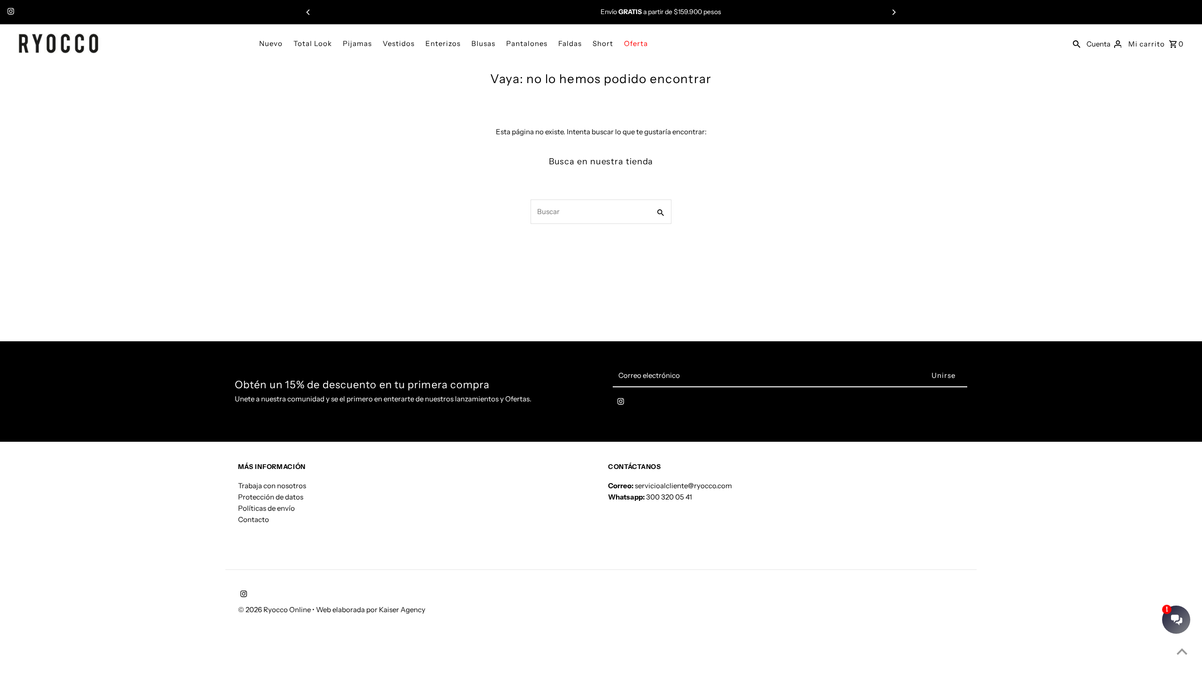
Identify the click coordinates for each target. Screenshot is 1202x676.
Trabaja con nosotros (272, 485)
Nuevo (271, 43)
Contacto (253, 519)
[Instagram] (9, 12)
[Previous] (308, 12)
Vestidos (399, 43)
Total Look (312, 43)
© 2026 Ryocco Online (275, 609)
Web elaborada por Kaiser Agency (370, 609)
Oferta (636, 43)
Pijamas (357, 43)
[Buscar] (1077, 43)
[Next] (893, 12)
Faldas (570, 43)
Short (603, 43)
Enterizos (443, 43)
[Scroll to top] (1182, 651)
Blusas (483, 43)
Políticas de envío (266, 508)
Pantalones (526, 43)
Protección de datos (270, 496)
